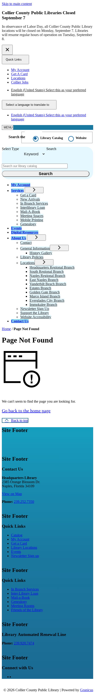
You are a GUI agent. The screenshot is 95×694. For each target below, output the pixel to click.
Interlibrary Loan (32, 207)
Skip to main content (17, 4)
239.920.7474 (24, 643)
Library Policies (31, 257)
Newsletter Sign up (25, 556)
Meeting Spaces (31, 216)
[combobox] (29, 104)
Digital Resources (24, 232)
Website (81, 138)
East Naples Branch (44, 280)
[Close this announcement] (7, 50)
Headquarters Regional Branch (52, 267)
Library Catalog (51, 138)
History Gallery (41, 253)
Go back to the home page (26, 410)
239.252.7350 (24, 502)
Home (6, 329)
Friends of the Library (27, 610)
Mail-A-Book (30, 212)
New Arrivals (30, 199)
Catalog (16, 535)
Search (51, 149)
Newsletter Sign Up (34, 309)
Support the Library (34, 313)
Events (16, 228)
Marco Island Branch (45, 296)
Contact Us (20, 321)
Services (17, 190)
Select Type (10, 149)
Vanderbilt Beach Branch (48, 284)
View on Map (12, 494)
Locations (27, 263)
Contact (26, 243)
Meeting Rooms (22, 606)
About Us (18, 238)
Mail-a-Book (20, 597)
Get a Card (28, 195)
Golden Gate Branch (45, 292)
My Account (20, 539)
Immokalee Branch (43, 305)
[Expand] (34, 190)
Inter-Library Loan (24, 593)
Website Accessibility (35, 317)
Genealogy (28, 224)
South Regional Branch (47, 271)
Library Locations (24, 547)
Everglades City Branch (47, 300)
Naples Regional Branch (47, 276)
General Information (35, 248)
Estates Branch (40, 288)
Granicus (86, 690)
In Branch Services (34, 203)
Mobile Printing (31, 220)
